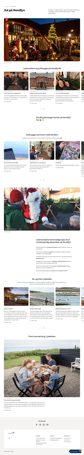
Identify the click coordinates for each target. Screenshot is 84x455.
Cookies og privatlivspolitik (56, 438)
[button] (16, 96)
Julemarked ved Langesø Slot (11, 229)
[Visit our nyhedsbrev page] (47, 425)
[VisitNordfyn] (11, 432)
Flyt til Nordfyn (67, 441)
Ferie (7, 6)
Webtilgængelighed (54, 440)
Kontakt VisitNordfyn (40, 438)
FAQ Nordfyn (67, 440)
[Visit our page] (36, 425)
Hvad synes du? (67, 438)
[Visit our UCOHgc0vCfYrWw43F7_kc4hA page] (44, 425)
